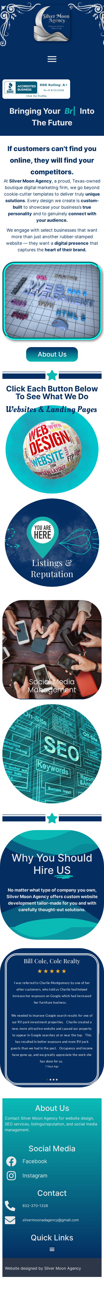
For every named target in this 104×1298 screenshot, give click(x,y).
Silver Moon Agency (62, 1268)
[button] (52, 1249)
